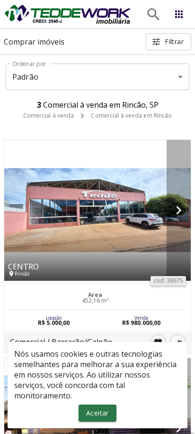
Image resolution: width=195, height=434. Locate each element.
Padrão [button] (25, 77)
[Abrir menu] (179, 14)
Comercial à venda (48, 115)
